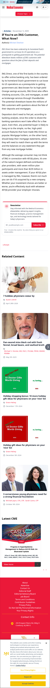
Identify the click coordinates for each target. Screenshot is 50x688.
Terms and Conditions (25, 599)
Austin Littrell (11, 300)
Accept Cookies (28, 684)
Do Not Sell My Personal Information (25, 608)
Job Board (25, 596)
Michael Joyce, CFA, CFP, (15, 500)
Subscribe (37, 225)
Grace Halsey (11, 402)
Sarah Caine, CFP (31, 500)
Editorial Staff (25, 591)
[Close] (46, 643)
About (25, 582)
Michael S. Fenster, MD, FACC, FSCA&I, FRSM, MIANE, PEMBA (24, 352)
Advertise (25, 585)
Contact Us (25, 588)
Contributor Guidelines (25, 602)
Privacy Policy (25, 605)
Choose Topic (22, 14)
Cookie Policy (20, 665)
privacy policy (8, 232)
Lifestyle (6, 245)
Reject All (28, 677)
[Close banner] (47, 3)
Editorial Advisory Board (25, 594)
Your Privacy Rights (25, 610)
